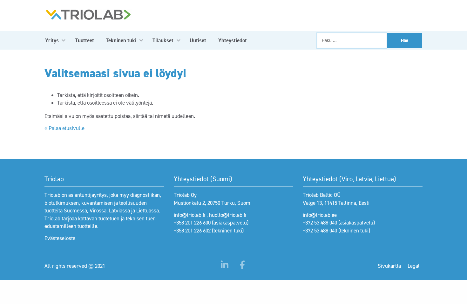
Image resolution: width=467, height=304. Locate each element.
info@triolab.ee (320, 214)
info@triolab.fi (189, 214)
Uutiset (198, 40)
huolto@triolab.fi (227, 214)
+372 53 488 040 (320, 222)
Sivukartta (389, 265)
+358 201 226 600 (192, 222)
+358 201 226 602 (192, 230)
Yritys (52, 40)
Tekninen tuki (121, 40)
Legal (414, 265)
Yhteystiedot (232, 40)
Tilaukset (162, 40)
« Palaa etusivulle (64, 128)
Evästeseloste (59, 238)
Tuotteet (84, 40)
